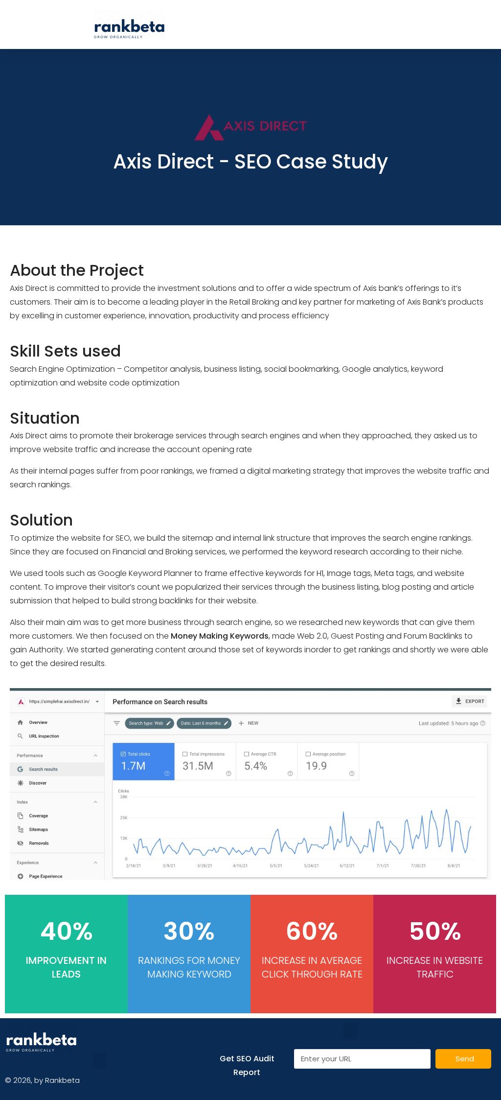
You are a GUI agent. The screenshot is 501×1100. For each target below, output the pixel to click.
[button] (316, 25)
